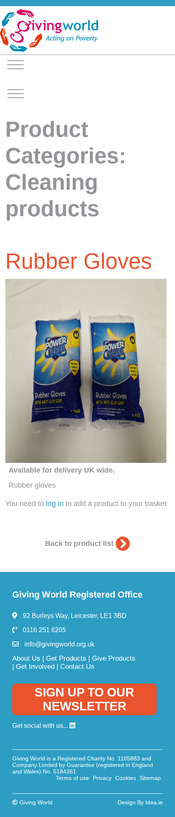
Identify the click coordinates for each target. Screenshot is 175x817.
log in (54, 503)
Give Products (114, 658)
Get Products (66, 658)
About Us (26, 658)
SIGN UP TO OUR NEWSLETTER (84, 699)
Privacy (102, 778)
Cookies (125, 778)
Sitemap (150, 778)
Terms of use (72, 778)
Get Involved (35, 666)
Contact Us (77, 666)
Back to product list (80, 543)
